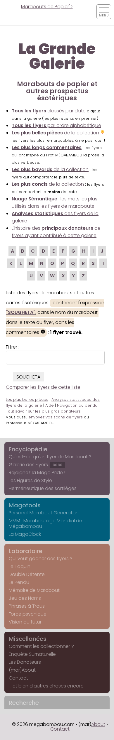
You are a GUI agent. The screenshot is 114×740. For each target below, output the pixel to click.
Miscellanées (27, 639)
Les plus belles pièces (27, 399)
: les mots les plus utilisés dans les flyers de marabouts (54, 202)
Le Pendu (19, 582)
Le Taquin (19, 566)
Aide (49, 405)
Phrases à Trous (27, 606)
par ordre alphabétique (56, 125)
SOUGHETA (28, 377)
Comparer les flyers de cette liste (43, 387)
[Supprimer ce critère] (43, 332)
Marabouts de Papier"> (47, 6)
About (98, 724)
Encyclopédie (28, 449)
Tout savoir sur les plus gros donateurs (43, 411)
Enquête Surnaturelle (32, 654)
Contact (18, 678)
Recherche (24, 703)
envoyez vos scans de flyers (55, 417)
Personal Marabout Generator (43, 512)
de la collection (56, 132)
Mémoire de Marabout (34, 590)
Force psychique (27, 614)
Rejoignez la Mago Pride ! (37, 472)
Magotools (25, 505)
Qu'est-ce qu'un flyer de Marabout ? (50, 456)
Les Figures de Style (30, 480)
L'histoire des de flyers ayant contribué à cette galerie (56, 232)
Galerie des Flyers (36, 464)
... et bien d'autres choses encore (46, 685)
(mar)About (22, 670)
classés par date (49, 110)
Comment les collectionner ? (41, 646)
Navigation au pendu (77, 405)
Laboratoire (25, 551)
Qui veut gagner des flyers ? (40, 558)
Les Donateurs (25, 662)
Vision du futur (25, 622)
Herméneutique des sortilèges (43, 488)
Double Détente (27, 574)
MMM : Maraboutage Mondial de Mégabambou (45, 523)
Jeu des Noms (25, 598)
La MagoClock (25, 534)
